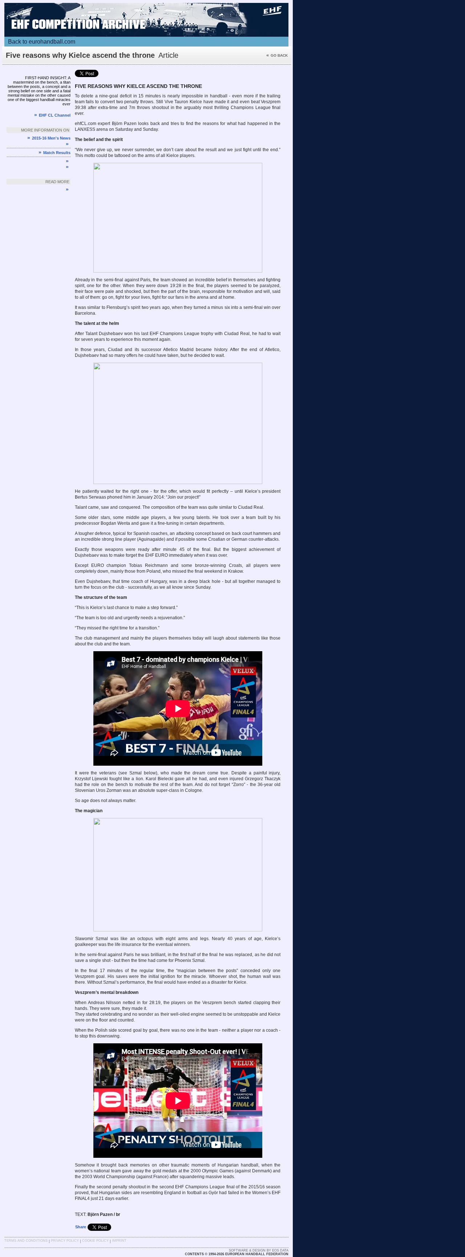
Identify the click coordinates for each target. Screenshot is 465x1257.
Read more (57, 182)
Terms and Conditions (26, 1240)
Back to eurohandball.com (41, 42)
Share (80, 1227)
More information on (45, 130)
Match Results (54, 152)
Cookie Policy (95, 1240)
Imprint (119, 1240)
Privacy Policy (65, 1240)
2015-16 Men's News (48, 138)
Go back (277, 55)
